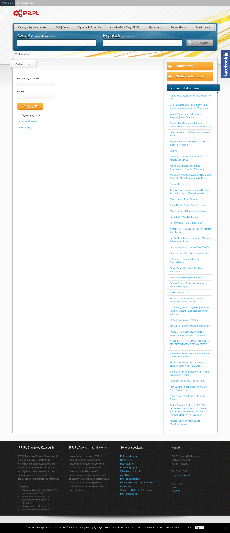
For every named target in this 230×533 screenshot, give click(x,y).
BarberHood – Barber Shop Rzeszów (188, 205)
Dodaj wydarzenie (189, 76)
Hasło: (20, 91)
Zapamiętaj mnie (30, 115)
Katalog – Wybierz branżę (32, 27)
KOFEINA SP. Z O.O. (179, 292)
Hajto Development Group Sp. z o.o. (187, 381)
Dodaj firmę (62, 27)
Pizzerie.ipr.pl (126, 464)
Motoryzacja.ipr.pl (128, 456)
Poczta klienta (178, 27)
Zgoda (199, 527)
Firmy (37, 36)
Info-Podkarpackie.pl (130, 479)
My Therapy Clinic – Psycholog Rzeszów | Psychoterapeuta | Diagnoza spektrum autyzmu (190, 310)
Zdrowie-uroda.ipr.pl (130, 471)
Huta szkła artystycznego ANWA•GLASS (189, 247)
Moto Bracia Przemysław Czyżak (185, 277)
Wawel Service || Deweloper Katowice (188, 211)
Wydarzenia (155, 27)
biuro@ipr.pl (184, 475)
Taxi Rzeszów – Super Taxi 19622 (186, 223)
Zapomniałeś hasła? (27, 121)
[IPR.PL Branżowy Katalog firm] (15, 54)
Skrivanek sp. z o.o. (179, 184)
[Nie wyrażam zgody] (225, 528)
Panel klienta (203, 27)
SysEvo (173, 151)
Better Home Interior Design (183, 199)
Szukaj (23, 35)
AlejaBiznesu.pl (127, 475)
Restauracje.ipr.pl (128, 467)
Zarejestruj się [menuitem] (25, 2)
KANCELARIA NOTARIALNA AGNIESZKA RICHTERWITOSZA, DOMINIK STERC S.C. (190, 344)
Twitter (174, 487)
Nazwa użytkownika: (28, 78)
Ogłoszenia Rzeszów (89, 27)
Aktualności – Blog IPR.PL (124, 27)
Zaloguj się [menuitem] (7, 2)
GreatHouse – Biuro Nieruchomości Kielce (190, 253)
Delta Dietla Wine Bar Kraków (184, 217)
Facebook (176, 491)
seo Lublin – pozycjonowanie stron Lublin (190, 326)
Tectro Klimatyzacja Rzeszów (184, 320)
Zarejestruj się (24, 127)
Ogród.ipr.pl (126, 460)
